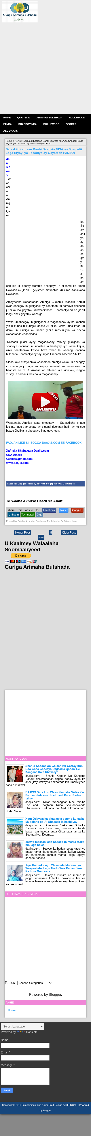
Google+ (77, 510)
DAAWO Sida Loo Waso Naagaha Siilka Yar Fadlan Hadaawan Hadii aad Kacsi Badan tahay (54, 795)
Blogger (55, 994)
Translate (32, 1032)
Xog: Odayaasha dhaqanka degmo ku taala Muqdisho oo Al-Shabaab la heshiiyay (54, 820)
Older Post (69, 532)
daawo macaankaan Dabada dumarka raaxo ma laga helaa (54, 843)
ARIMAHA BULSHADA (49, 117)
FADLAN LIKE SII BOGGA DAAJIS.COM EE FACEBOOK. (44, 442)
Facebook (49, 510)
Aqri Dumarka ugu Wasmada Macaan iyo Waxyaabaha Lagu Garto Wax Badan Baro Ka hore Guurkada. (53, 868)
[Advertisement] (45, 67)
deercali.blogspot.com (49, 483)
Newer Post (22, 532)
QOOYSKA (23, 117)
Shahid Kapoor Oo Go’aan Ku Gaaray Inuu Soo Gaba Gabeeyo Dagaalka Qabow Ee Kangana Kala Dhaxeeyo (54, 769)
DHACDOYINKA (27, 124)
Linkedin (13, 514)
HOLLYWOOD (77, 117)
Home (7, 117)
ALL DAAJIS (10, 130)
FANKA (7, 124)
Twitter (64, 510)
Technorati (27, 514)
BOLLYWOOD (51, 124)
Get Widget (68, 483)
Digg (39, 514)
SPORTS (71, 124)
